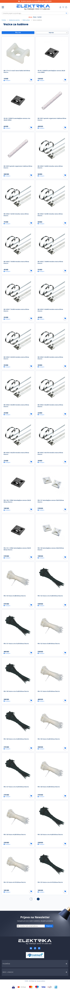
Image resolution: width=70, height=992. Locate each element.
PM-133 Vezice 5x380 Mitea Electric (15, 596)
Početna (4, 20)
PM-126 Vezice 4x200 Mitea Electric (15, 834)
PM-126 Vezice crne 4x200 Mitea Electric (50, 834)
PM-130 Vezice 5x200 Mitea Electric (49, 739)
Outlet (39, 17)
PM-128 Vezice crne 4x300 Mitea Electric (16, 739)
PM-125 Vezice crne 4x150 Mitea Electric (50, 882)
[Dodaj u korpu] (31, 79)
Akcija (30, 17)
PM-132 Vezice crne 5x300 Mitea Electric (50, 596)
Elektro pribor (26, 20)
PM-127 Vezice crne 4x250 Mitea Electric (16, 787)
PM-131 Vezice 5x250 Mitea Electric (49, 691)
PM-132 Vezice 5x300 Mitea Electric (49, 643)
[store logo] (33, 7)
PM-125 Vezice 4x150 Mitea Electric (15, 882)
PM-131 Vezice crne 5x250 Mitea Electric (16, 643)
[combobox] (35, 13)
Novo (34, 17)
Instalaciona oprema (14, 20)
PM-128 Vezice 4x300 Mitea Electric (49, 787)
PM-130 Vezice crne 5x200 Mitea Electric (16, 691)
